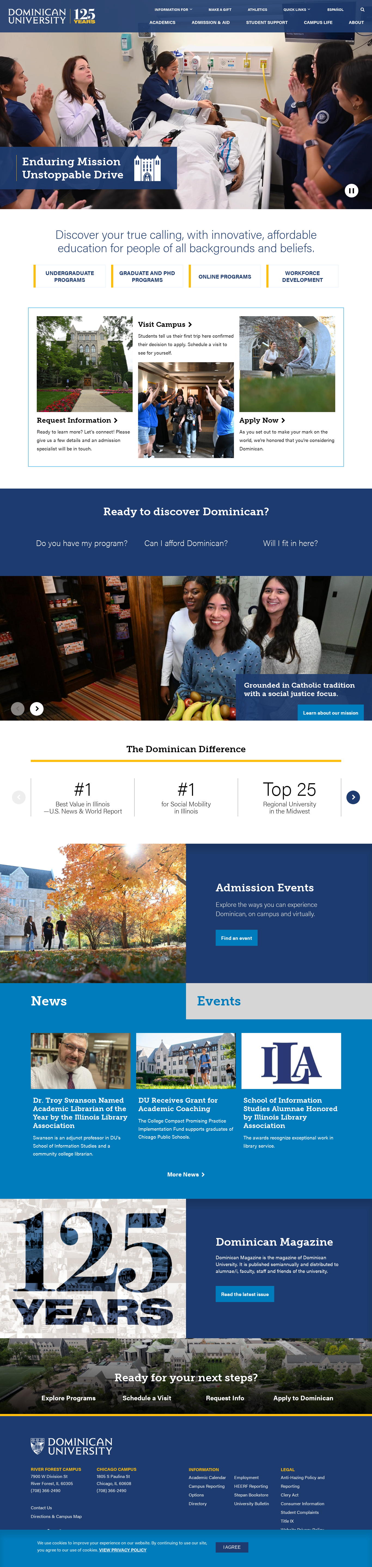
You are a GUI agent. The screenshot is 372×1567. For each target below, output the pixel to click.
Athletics (257, 9)
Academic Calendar (207, 1477)
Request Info (225, 1397)
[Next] (37, 709)
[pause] (351, 190)
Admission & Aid (211, 22)
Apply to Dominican (303, 1397)
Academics (162, 22)
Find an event (236, 937)
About (356, 22)
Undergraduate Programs (69, 276)
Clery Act (289, 1495)
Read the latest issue (245, 1294)
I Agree (232, 1547)
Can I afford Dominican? (186, 542)
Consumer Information (302, 1503)
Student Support (267, 22)
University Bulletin (251, 1503)
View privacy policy (123, 1550)
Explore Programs (68, 1397)
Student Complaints (300, 1512)
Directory (198, 1503)
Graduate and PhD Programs (147, 276)
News (49, 1001)
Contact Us (41, 1507)
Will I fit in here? (290, 542)
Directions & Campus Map (56, 1516)
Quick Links (294, 9)
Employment (246, 1477)
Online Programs (225, 276)
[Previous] (18, 709)
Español (335, 9)
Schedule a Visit (147, 1397)
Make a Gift (220, 9)
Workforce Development (302, 276)
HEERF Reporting (251, 1486)
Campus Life (318, 22)
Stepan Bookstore (251, 1495)
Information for (171, 9)
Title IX (287, 1521)
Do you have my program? (81, 542)
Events (219, 1001)
